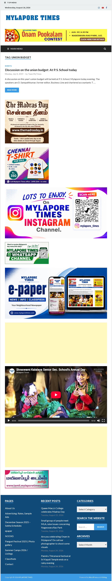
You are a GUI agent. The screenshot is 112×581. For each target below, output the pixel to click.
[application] (56, 394)
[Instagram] (98, 7)
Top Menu (12, 2)
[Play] (8, 420)
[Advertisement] (56, 342)
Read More (12, 90)
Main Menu (16, 48)
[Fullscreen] (103, 420)
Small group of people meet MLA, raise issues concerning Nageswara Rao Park (55, 524)
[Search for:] (92, 527)
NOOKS (9, 536)
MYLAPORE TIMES (25, 577)
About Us (10, 508)
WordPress (93, 577)
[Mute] (98, 420)
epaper (8, 530)
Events (8, 66)
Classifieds (10, 558)
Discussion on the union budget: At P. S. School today (41, 70)
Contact (9, 564)
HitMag (104, 577)
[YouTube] (103, 7)
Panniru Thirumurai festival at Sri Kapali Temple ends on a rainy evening (56, 559)
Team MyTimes (34, 74)
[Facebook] (106, 7)
